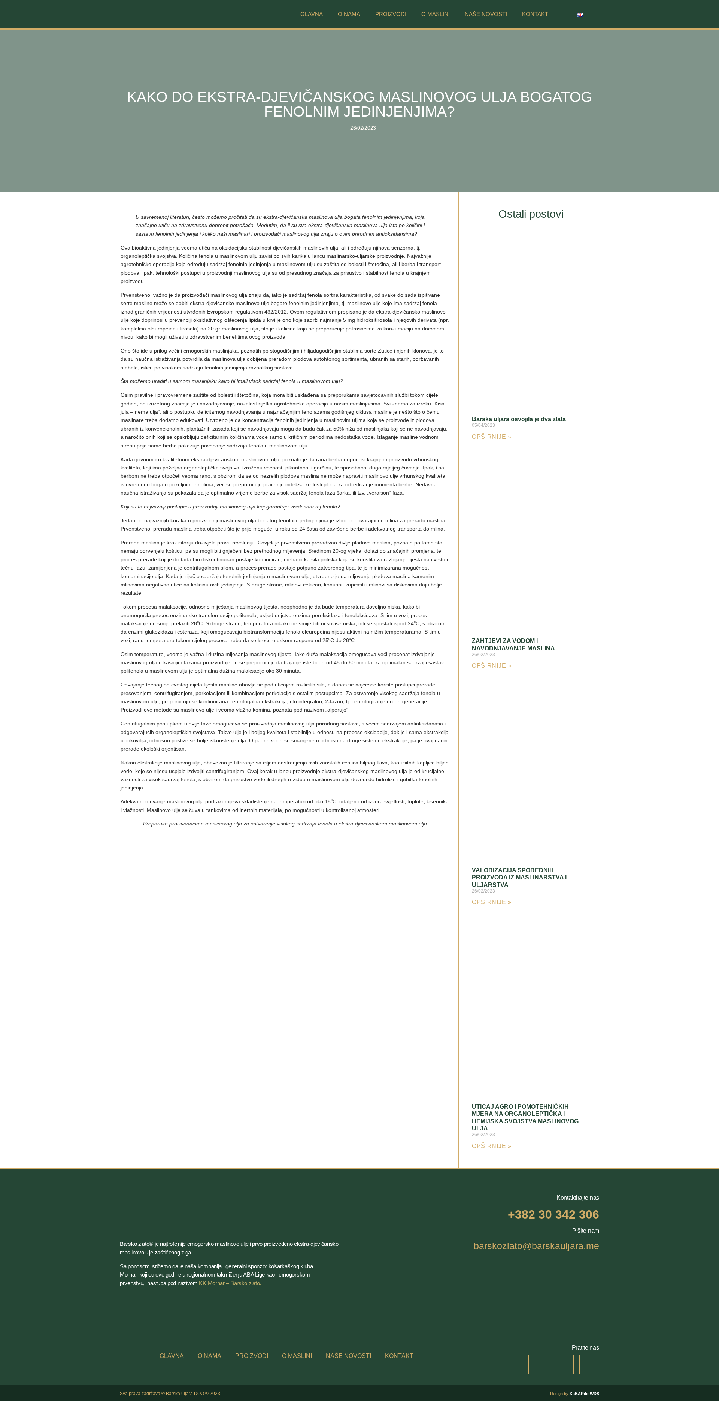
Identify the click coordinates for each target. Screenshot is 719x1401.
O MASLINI (435, 14)
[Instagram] (538, 1364)
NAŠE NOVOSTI (486, 14)
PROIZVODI (390, 14)
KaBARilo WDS (584, 1393)
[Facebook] (564, 1364)
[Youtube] (589, 1364)
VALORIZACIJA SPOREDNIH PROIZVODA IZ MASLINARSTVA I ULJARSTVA (519, 877)
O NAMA (349, 14)
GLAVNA (311, 14)
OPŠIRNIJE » (492, 437)
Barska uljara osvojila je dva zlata (519, 419)
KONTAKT (535, 14)
